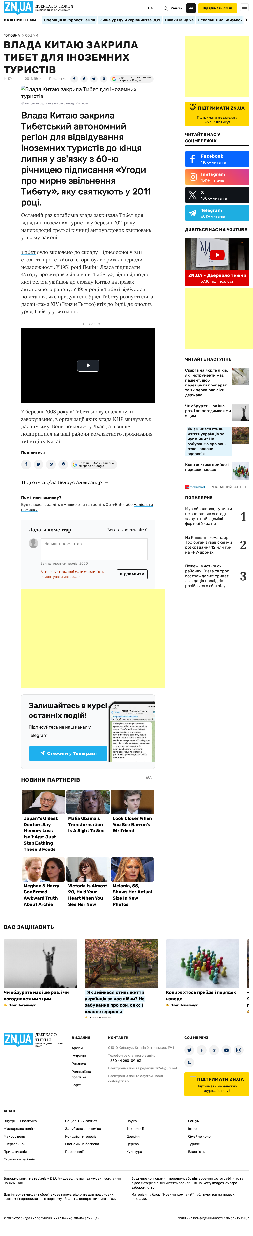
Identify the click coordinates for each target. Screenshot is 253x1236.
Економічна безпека (82, 1144)
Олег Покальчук (22, 1005)
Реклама (79, 1064)
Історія (193, 1129)
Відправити (132, 574)
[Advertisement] (93, 638)
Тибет (28, 252)
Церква (132, 1144)
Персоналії (74, 1152)
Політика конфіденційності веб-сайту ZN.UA (213, 1218)
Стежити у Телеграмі (72, 753)
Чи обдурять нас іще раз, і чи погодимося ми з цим (208, 411)
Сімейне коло (199, 1136)
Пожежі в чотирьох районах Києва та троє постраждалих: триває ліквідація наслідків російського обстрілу (207, 576)
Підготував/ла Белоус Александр (62, 482)
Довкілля (134, 1136)
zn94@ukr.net (166, 1068)
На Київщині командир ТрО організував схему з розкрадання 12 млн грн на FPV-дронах (208, 545)
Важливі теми (20, 20)
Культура (134, 1152)
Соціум (194, 1121)
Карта (77, 1085)
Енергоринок (15, 1144)
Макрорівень (14, 1136)
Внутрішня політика (20, 1121)
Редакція (79, 1056)
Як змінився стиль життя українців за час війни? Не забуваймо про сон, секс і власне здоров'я (207, 441)
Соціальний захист (81, 1121)
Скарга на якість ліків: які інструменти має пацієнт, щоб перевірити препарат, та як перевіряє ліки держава (206, 382)
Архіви (77, 1048)
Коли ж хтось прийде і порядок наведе (207, 467)
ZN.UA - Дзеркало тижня (217, 275)
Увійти (177, 8)
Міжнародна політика (22, 1129)
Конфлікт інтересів (81, 1136)
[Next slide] (245, 20)
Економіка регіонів (19, 1159)
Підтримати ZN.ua (218, 8)
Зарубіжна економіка (83, 1129)
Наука (131, 1121)
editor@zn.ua (118, 1081)
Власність (196, 1152)
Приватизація (15, 1152)
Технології (135, 1129)
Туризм (194, 1144)
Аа (191, 8)
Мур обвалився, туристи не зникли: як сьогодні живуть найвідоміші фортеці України (208, 516)
